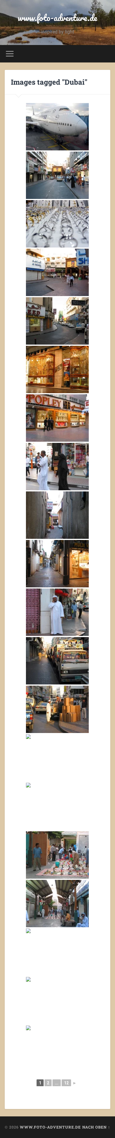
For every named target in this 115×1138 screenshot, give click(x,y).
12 (66, 1083)
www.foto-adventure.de (57, 17)
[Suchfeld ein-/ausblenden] (105, 53)
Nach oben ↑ (96, 1127)
